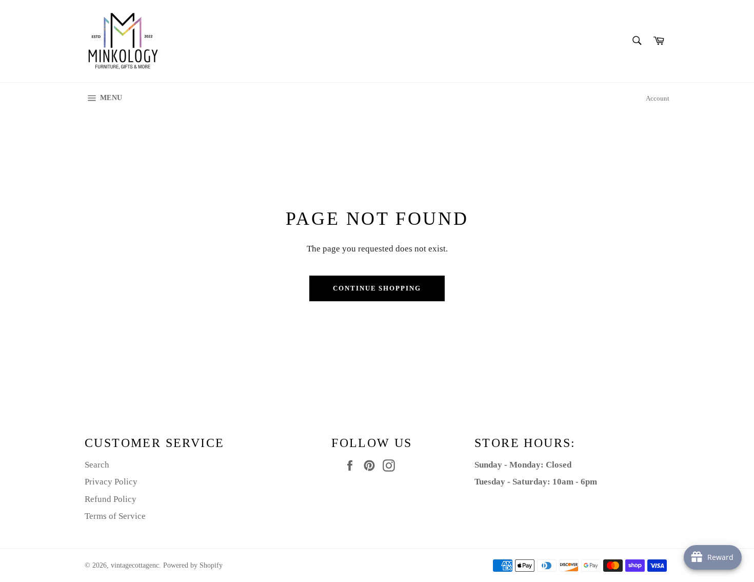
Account (657, 98)
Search (97, 465)
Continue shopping (377, 288)
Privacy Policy (111, 482)
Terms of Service (115, 516)
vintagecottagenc (135, 565)
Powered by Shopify (193, 565)
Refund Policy (110, 499)
